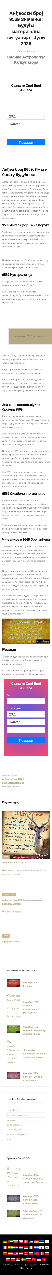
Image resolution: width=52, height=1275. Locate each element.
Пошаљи (26, 143)
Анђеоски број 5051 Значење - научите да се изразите (33, 1214)
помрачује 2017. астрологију (31, 336)
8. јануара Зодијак (11, 941)
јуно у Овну (12, 1110)
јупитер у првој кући (17, 1134)
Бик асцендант (14, 1130)
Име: (9, 97)
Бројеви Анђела (26, 51)
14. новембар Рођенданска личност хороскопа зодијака (33, 1053)
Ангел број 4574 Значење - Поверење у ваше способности (33, 1178)
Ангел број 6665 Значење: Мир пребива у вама (30, 1200)
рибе (9, 1139)
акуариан (11, 1120)
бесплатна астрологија (17, 1115)
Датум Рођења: (14, 110)
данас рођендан (14, 1125)
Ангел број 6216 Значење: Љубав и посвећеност (32, 1077)
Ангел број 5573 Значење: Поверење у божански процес (33, 1030)
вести (6, 856)
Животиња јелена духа (14, 862)
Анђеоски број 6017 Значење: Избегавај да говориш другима (13, 781)
